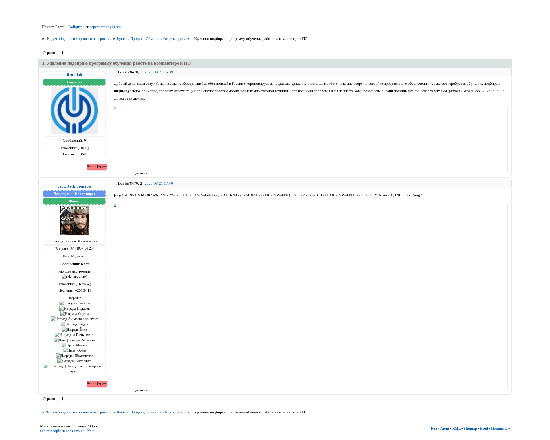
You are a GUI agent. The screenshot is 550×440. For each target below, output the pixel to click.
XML (456, 428)
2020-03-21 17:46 (159, 183)
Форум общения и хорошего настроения (78, 38)
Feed (484, 428)
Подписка (499, 428)
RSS (434, 428)
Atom (444, 428)
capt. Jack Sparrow (74, 186)
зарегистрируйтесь (105, 27)
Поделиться (133, 173)
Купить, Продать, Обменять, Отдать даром (151, 38)
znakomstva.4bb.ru (80, 431)
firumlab (74, 74)
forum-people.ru (52, 431)
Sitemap (470, 428)
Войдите (75, 27)
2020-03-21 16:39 (159, 72)
